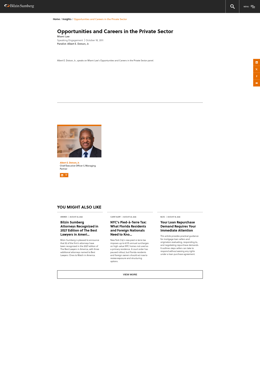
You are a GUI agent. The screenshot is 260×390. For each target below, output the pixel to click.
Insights (66, 19)
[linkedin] (256, 62)
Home (56, 19)
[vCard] (66, 175)
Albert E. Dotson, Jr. (78, 43)
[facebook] (256, 76)
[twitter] (256, 69)
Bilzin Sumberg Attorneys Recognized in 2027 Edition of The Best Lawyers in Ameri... (79, 228)
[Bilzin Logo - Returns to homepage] (19, 6)
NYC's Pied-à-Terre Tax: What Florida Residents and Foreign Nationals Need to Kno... (128, 228)
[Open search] (232, 6)
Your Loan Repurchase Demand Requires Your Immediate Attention (178, 226)
